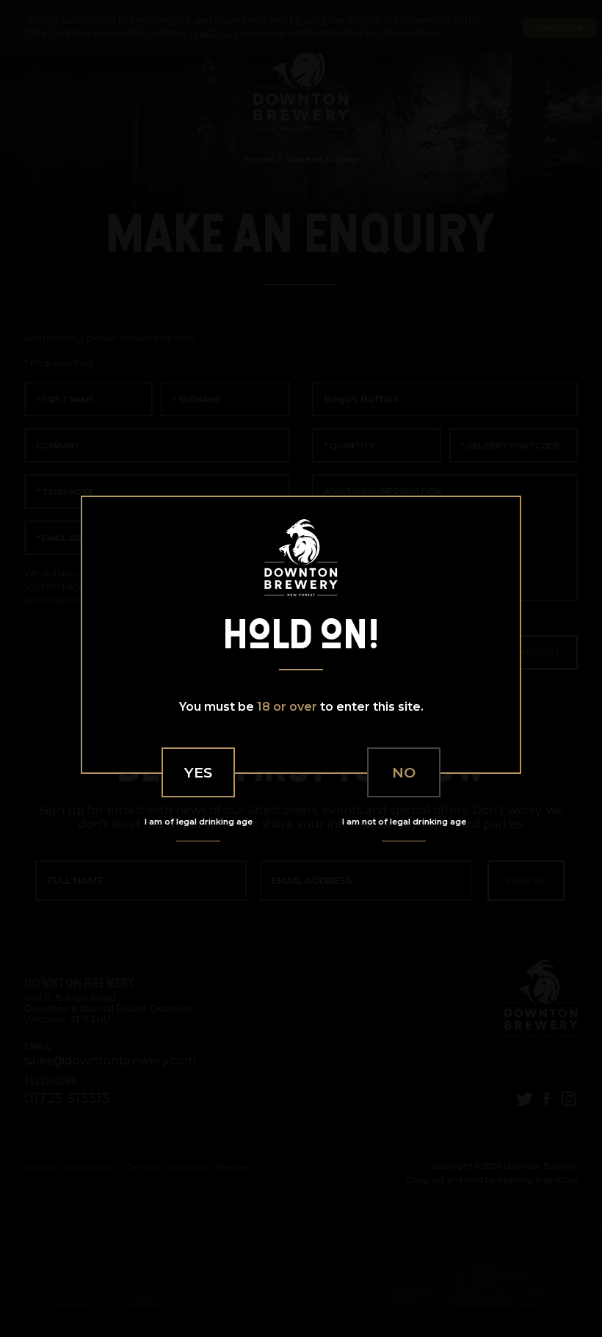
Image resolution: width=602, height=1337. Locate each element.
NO (404, 772)
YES (198, 772)
